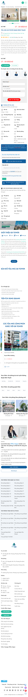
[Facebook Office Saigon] (4, 690)
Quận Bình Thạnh (5, 35)
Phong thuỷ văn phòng (6, 639)
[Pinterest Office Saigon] (15, 690)
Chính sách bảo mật (5, 598)
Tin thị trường (4, 644)
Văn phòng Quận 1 (5, 483)
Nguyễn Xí (7, 362)
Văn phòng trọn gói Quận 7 (20, 524)
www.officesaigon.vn (20, 694)
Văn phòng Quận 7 (19, 488)
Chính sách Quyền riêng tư (6, 601)
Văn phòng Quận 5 (5, 488)
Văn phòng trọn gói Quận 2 (20, 514)
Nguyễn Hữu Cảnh (8, 33)
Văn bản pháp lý (5, 631)
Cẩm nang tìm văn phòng (7, 621)
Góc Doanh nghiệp (5, 641)
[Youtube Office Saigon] (10, 690)
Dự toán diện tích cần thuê (15, 161)
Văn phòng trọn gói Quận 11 (20, 528)
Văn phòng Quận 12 (6, 496)
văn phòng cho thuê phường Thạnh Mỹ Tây (15, 252)
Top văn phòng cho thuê (6, 633)
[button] (9, 23)
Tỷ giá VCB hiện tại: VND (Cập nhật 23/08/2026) (11, 172)
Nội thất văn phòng (5, 636)
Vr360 (21, 687)
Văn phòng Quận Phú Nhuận (6, 502)
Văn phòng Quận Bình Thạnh (19, 497)
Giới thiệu (17, 586)
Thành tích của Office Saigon (20, 600)
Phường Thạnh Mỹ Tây (19, 33)
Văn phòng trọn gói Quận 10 (7, 528)
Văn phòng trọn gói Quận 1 (7, 514)
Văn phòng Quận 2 (19, 483)
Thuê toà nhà (8, 687)
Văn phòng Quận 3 (5, 485)
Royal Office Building (7, 355)
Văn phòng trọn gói (21, 684)
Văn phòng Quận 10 (6, 494)
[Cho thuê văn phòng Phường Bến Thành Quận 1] (7, 408)
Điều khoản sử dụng (5, 605)
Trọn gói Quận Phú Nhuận (19, 533)
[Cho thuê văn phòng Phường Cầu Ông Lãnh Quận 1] (21, 408)
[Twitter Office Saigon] (7, 690)
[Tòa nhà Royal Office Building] (14, 340)
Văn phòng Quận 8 (5, 491)
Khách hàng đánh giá (20, 591)
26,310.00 (12, 171)
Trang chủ (4, 684)
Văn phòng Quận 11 (19, 494)
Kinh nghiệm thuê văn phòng (6, 627)
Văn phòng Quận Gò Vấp (7, 505)
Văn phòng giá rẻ (18, 117)
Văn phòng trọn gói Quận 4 (20, 519)
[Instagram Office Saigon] (18, 690)
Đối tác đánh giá (18, 594)
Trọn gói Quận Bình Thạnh (5, 533)
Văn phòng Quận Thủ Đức (19, 506)
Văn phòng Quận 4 (19, 485)
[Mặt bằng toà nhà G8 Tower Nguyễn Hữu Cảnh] (10, 15)
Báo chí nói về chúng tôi (20, 596)
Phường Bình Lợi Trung (13, 362)
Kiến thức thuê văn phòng (7, 624)
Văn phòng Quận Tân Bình (19, 502)
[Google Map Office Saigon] (23, 690)
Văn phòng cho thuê (11, 684)
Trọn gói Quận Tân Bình (7, 537)
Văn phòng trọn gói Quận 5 (7, 524)
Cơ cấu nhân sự (18, 588)
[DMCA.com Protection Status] (4, 681)
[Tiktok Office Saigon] (21, 690)
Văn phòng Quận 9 (19, 491)
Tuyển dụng (17, 606)
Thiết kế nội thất (15, 687)
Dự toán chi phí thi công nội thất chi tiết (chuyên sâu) (15, 183)
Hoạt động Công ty (19, 603)
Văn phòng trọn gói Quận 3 (7, 519)
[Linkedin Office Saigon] (13, 690)
